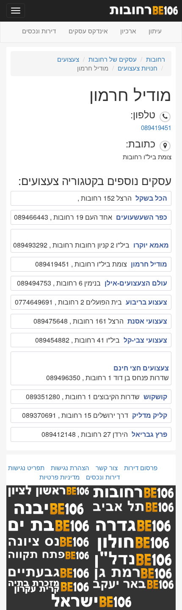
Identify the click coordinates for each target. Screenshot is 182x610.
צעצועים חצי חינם (141, 368)
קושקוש (155, 396)
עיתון (155, 30)
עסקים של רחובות (112, 58)
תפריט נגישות (26, 467)
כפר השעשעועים (141, 217)
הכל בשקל (151, 198)
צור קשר (107, 467)
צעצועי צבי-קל (145, 340)
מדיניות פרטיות (59, 476)
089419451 (156, 127)
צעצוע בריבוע (146, 302)
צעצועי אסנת (147, 321)
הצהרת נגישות (70, 467)
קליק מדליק (149, 415)
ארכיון (128, 30)
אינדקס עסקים (88, 30)
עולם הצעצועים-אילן (136, 283)
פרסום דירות (140, 467)
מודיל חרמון (149, 264)
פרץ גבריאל (149, 434)
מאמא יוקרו (151, 245)
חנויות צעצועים (137, 67)
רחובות (155, 58)
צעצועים (68, 58)
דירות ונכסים (39, 30)
